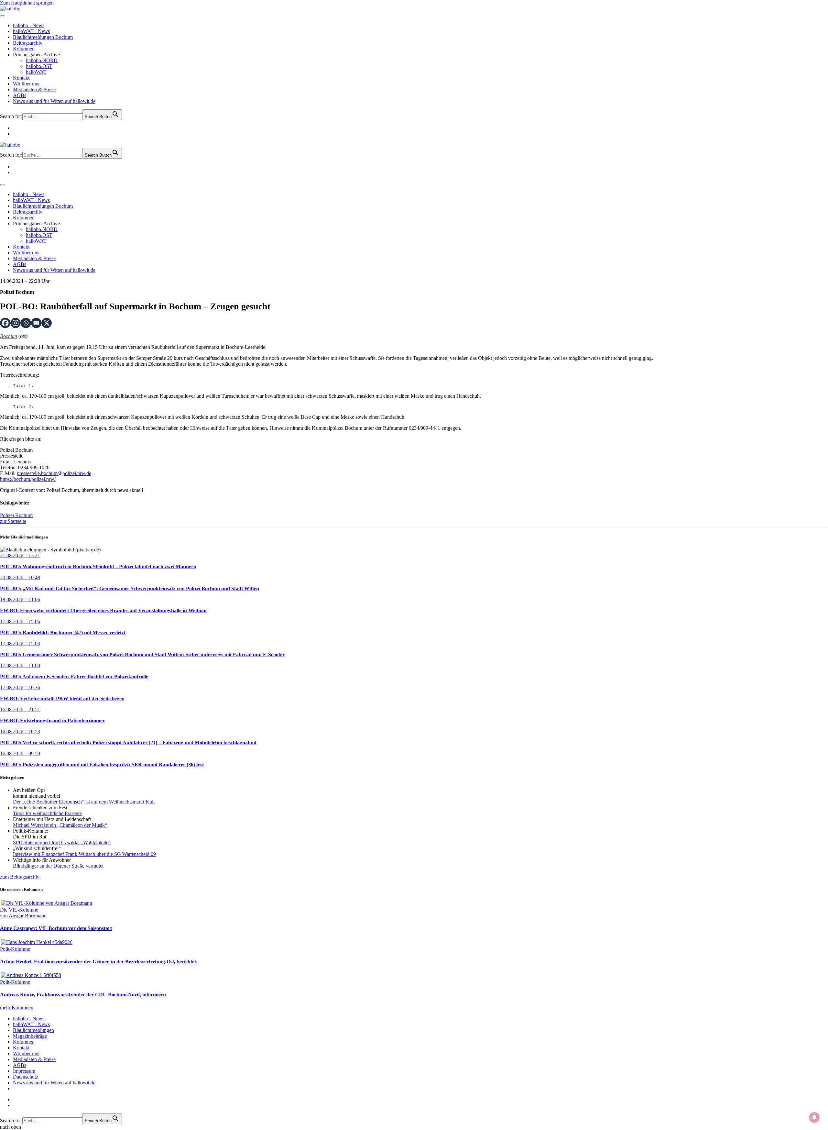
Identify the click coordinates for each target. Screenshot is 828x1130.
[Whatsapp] (26, 323)
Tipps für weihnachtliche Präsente (47, 813)
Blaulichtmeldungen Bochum (43, 37)
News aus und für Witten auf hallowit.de (54, 101)
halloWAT (36, 72)
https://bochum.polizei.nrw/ (28, 479)
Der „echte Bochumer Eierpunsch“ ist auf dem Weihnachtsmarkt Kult (84, 801)
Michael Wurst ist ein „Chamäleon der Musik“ (60, 825)
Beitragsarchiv (27, 43)
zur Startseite (13, 521)
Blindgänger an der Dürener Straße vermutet (58, 866)
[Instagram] (15, 323)
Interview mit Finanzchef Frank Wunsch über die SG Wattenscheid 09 (84, 854)
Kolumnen (24, 48)
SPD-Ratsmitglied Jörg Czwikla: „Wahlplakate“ (62, 842)
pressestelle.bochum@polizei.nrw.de (54, 473)
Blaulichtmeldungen (33, 1030)
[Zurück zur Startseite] (10, 8)
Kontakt (21, 78)
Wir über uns (26, 83)
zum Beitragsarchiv (19, 877)
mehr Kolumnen (16, 1007)
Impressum (24, 1071)
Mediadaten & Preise (34, 89)
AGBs (19, 95)
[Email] (36, 323)
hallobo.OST (39, 66)
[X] (46, 323)
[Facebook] (5, 323)
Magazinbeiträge (30, 1036)
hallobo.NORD (42, 60)
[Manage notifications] (814, 1117)
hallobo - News (28, 25)
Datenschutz (25, 1077)
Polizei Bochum (16, 515)
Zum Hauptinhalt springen (27, 3)
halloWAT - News (31, 31)
